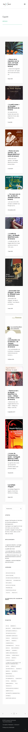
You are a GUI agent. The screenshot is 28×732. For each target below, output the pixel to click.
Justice (8, 657)
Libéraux (13, 666)
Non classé (9, 582)
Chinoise (14, 640)
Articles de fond (10, 573)
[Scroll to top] (25, 729)
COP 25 (17, 645)
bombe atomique (16, 628)
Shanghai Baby (9, 683)
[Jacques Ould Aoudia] (7, 4)
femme (8, 650)
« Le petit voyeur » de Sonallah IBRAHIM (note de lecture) (14, 107)
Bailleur (8, 628)
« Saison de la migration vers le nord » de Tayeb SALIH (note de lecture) (13, 62)
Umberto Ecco (9, 690)
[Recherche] (14, 508)
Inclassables (16, 580)
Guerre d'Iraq (15, 655)
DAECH (7, 648)
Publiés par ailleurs (11, 590)
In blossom (16, 724)
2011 (7, 625)
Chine (8, 640)
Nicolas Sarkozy (10, 676)
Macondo (18, 668)
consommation (10, 645)
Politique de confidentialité (8, 727)
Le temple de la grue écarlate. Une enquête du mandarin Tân (13, 663)
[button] (24, 4)
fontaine (14, 650)
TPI (16, 683)
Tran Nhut (8, 685)
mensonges (9, 673)
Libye (7, 666)
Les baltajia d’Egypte (11, 485)
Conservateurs (9, 643)
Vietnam (8, 695)
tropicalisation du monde (12, 688)
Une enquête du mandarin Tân (13, 693)
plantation (19, 678)
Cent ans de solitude (11, 633)
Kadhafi (14, 657)
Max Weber (14, 671)
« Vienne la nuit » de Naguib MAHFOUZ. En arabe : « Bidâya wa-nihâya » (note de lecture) (13, 395)
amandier (13, 625)
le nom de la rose (10, 660)
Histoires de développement (13, 577)
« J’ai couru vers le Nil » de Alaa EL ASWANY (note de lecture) (14, 196)
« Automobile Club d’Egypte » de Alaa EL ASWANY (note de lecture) (14, 293)
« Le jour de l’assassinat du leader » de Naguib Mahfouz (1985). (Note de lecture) (14, 457)
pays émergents (10, 678)
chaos (8, 638)
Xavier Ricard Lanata (11, 698)
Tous (8, 592)
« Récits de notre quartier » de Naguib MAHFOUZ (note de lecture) (14, 153)
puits (7, 680)
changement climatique (11, 635)
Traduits (14, 592)
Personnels (9, 587)
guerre (8, 655)
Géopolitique (9, 575)
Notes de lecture (10, 585)
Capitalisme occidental (11, 630)
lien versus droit (10, 668)
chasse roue (14, 638)
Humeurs (9, 580)
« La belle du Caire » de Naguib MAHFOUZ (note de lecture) (13, 236)
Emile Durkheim (15, 648)
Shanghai (13, 680)
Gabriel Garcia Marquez (11, 652)
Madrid (8, 671)
